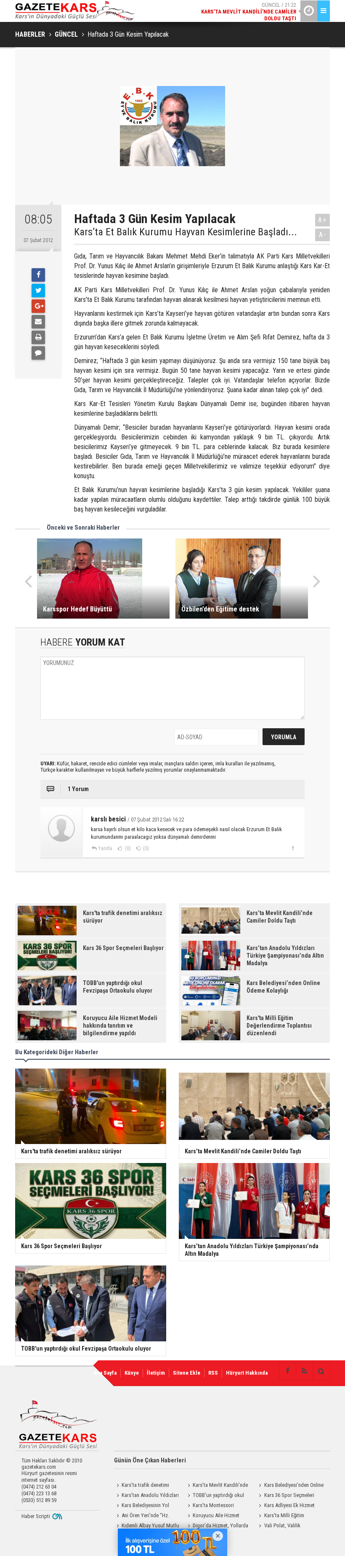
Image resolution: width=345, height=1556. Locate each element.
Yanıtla (105, 848)
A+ (322, 220)
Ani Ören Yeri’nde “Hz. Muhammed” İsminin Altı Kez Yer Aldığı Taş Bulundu (144, 1516)
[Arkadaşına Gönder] (38, 321)
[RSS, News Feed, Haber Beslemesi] (304, 1371)
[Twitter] (38, 290)
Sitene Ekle (186, 1373)
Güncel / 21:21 (252, 15)
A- (322, 235)
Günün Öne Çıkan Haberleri (150, 1460)
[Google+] (38, 306)
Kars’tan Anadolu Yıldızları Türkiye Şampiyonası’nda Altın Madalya (146, 1496)
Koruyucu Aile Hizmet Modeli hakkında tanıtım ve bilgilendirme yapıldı (214, 1516)
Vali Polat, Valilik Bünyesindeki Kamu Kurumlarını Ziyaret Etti (291, 1526)
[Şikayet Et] (292, 848)
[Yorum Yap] (38, 353)
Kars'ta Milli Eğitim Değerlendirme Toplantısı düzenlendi (283, 1516)
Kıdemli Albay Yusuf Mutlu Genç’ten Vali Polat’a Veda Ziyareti (146, 1526)
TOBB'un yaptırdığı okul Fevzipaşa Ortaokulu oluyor (215, 1496)
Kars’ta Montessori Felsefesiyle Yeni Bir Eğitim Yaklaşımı (213, 1506)
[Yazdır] (38, 337)
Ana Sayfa (105, 1373)
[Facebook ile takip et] (287, 1371)
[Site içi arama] (321, 1371)
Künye (132, 1373)
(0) (127, 848)
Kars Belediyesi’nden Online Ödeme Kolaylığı (290, 1486)
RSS (213, 1373)
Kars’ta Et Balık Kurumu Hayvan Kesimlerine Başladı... (185, 231)
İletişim (156, 1373)
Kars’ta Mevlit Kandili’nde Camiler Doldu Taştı (216, 1486)
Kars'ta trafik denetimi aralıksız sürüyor (141, 1486)
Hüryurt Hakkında (247, 1373)
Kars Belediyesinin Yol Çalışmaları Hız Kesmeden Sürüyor (142, 1506)
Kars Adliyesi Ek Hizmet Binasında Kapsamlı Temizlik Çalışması (287, 1506)
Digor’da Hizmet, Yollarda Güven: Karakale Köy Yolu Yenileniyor (216, 1526)
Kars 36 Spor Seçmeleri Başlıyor (285, 1496)
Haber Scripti (35, 1516)
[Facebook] (38, 275)
